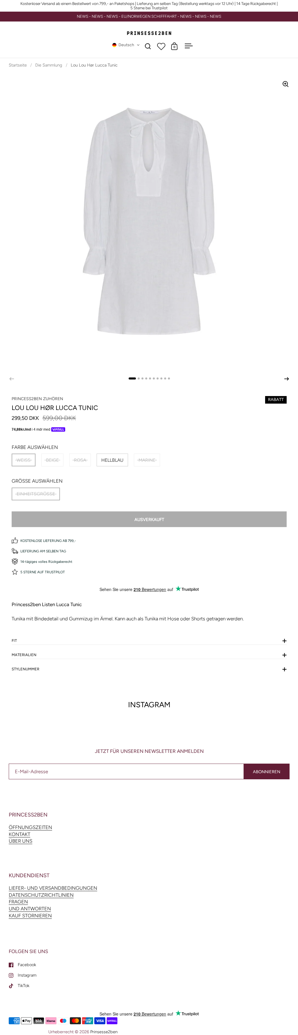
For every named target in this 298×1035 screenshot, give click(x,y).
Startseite (18, 65)
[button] (126, 45)
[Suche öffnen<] (148, 46)
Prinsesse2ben (104, 1031)
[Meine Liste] (161, 46)
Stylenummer (25, 669)
